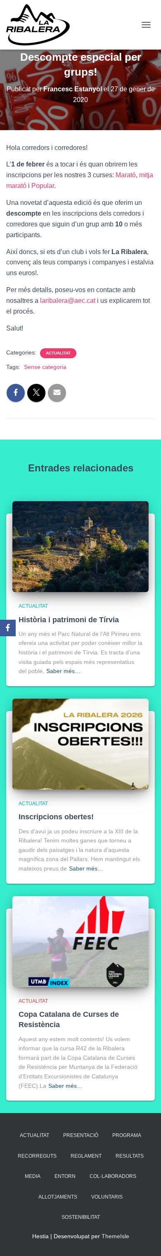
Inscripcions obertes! (56, 817)
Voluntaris (107, 1197)
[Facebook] (8, 628)
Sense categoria (45, 367)
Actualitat (58, 353)
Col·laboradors (113, 1176)
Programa (126, 1135)
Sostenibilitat (81, 1217)
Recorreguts (37, 1156)
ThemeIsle (115, 1236)
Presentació (80, 1135)
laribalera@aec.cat (67, 300)
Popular (42, 185)
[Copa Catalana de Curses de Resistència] (80, 940)
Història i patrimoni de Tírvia (69, 620)
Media (32, 1176)
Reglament (86, 1156)
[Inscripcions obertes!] (80, 743)
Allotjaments (57, 1197)
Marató (126, 174)
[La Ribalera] (41, 24)
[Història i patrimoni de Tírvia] (80, 546)
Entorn (65, 1176)
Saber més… (63, 671)
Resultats (130, 1156)
